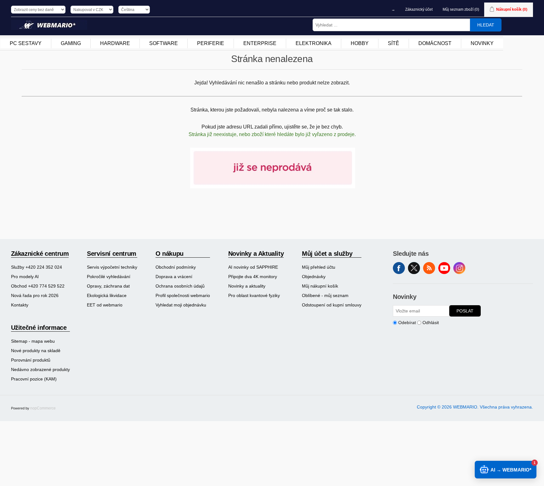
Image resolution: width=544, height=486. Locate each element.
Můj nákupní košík (320, 286)
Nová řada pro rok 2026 (35, 295)
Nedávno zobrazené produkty (40, 369)
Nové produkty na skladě (35, 350)
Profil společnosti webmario (183, 295)
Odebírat (407, 322)
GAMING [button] (71, 43)
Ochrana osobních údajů (180, 286)
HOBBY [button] (360, 43)
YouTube (444, 268)
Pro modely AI (25, 276)
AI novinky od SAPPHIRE (253, 267)
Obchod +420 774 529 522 (38, 286)
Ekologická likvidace (107, 295)
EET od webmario (104, 304)
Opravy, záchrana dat (108, 286)
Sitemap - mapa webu (33, 341)
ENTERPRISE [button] (259, 43)
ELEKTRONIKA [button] (314, 43)
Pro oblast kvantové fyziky (254, 295)
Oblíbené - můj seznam (325, 295)
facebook (399, 268)
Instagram (459, 268)
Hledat (485, 24)
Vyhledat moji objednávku (181, 304)
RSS (429, 268)
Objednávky (314, 276)
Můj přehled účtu (318, 267)
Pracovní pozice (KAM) (34, 378)
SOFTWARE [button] (163, 43)
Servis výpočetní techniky (112, 267)
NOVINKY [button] (482, 43)
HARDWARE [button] (115, 43)
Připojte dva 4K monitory (252, 276)
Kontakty (19, 304)
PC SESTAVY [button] (26, 43)
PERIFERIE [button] (210, 43)
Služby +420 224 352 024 (36, 267)
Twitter (414, 268)
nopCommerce (43, 408)
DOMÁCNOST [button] (434, 43)
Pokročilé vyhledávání (108, 276)
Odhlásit (430, 322)
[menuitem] (25, 43)
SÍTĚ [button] (393, 43)
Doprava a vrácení (174, 276)
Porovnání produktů (30, 360)
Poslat (464, 310)
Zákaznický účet (419, 9)
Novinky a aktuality (246, 286)
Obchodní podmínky (176, 267)
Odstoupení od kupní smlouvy (331, 304)
